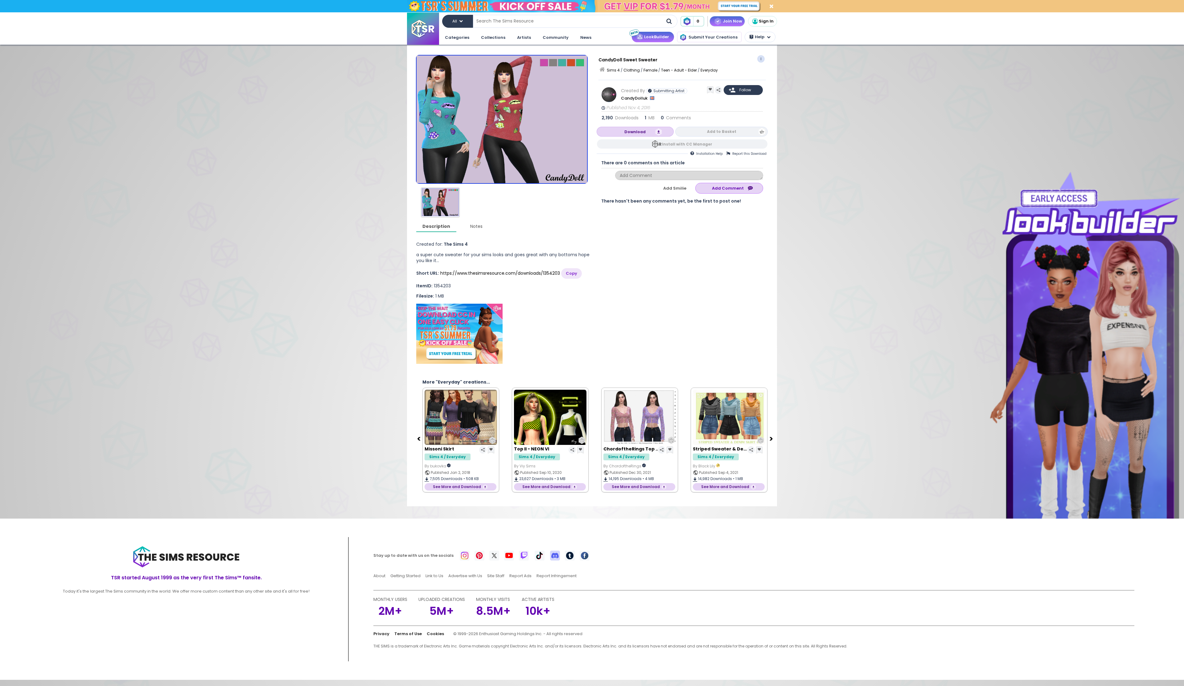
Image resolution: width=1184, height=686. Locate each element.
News (585, 37)
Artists (524, 37)
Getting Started (405, 576)
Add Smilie (674, 188)
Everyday (709, 70)
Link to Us (434, 576)
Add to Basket (721, 131)
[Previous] (419, 438)
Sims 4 (613, 70)
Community (556, 37)
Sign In (766, 21)
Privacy (381, 634)
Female (650, 70)
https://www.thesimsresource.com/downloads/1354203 (500, 273)
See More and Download (457, 486)
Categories (457, 37)
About (379, 576)
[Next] (772, 438)
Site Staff (495, 576)
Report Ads (520, 576)
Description (436, 226)
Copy (571, 273)
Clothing (631, 70)
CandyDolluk (634, 98)
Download (635, 131)
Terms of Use (408, 634)
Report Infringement (556, 576)
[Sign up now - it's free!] (459, 334)
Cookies (435, 634)
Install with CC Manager (687, 144)
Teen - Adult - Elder (679, 70)
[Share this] (718, 90)
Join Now (732, 21)
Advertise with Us (465, 576)
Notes (476, 226)
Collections (493, 37)
